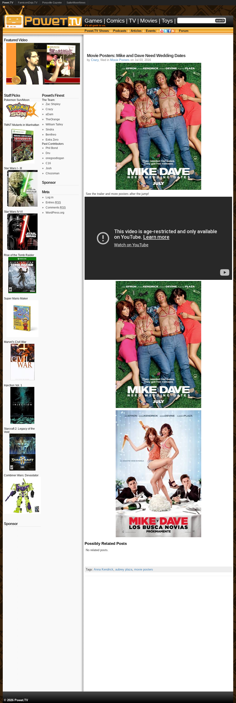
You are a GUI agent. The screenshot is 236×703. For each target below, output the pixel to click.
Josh (49, 168)
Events (151, 31)
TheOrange (53, 119)
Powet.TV (7, 2)
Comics (115, 21)
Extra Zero (52, 139)
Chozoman (52, 173)
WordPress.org (55, 212)
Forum (184, 31)
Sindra (50, 129)
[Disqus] (158, 633)
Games (93, 21)
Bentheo (51, 134)
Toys (167, 21)
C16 (48, 163)
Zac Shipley (53, 104)
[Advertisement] (158, 45)
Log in (49, 197)
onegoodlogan (55, 158)
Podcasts (119, 31)
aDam (49, 114)
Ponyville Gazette (52, 2)
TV (132, 21)
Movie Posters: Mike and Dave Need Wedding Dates (136, 55)
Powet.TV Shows (97, 31)
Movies (148, 21)
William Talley (54, 124)
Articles (136, 31)
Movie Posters (120, 60)
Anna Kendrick (103, 569)
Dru (48, 153)
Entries (53, 202)
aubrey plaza (123, 569)
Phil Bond (52, 148)
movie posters (143, 569)
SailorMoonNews (76, 2)
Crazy (49, 109)
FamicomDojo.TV (27, 2)
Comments (56, 207)
